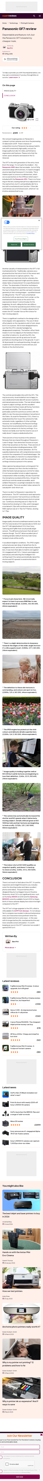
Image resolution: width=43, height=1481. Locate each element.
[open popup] (36, 119)
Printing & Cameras (27, 23)
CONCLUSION (9, 95)
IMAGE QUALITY (10, 91)
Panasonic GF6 (21, 179)
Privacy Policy (26, 1472)
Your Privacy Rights (21, 239)
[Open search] (34, 15)
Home (4, 23)
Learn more (13, 77)
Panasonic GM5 (8, 167)
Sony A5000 (12, 897)
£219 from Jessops (21, 911)
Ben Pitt (10, 48)
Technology (13, 23)
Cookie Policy (30, 233)
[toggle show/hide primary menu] (39, 15)
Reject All (14, 244)
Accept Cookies (29, 244)
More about (9, 947)
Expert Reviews (9, 16)
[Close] (39, 220)
